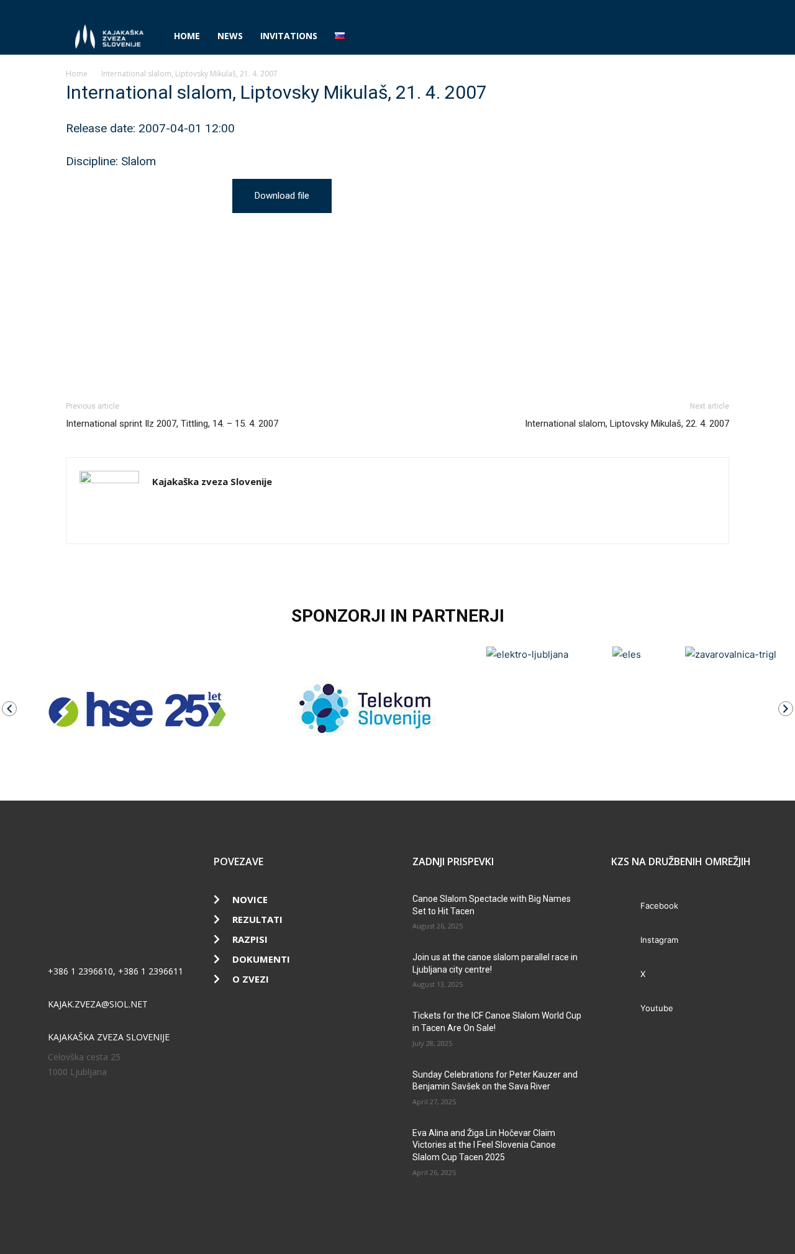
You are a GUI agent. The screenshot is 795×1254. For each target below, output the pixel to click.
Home (187, 36)
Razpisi (250, 939)
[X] (699, 8)
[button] (714, 37)
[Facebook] (658, 8)
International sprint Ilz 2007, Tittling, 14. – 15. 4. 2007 (172, 423)
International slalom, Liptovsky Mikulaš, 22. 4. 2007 (627, 423)
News (230, 36)
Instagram (659, 940)
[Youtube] (720, 8)
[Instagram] (679, 8)
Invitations (288, 36)
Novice (250, 899)
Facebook (659, 906)
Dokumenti (261, 959)
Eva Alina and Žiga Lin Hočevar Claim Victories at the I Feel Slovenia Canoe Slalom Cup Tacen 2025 (484, 1145)
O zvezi (250, 979)
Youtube (656, 1008)
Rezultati (257, 919)
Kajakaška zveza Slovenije (212, 481)
